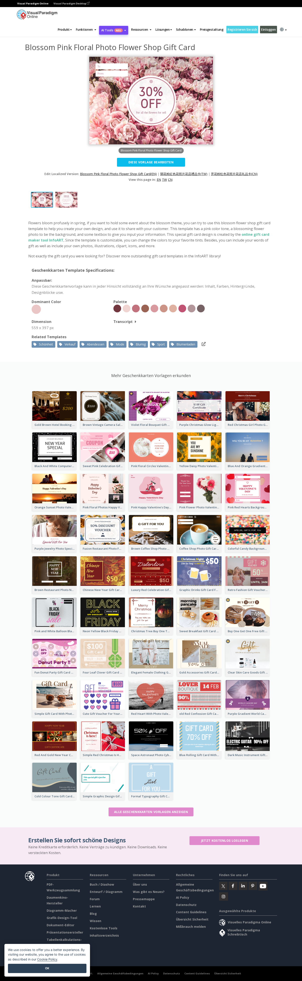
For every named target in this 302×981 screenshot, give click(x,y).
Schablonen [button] (184, 29)
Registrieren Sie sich (242, 29)
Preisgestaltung (212, 29)
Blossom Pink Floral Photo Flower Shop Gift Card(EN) (118, 174)
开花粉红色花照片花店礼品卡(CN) (234, 174)
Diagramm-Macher (62, 910)
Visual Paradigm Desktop (70, 3)
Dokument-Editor (60, 925)
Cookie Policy (47, 959)
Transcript (123, 321)
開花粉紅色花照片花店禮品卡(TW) (183, 174)
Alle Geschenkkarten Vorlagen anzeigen (151, 812)
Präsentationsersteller (65, 932)
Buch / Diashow (102, 884)
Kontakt (139, 906)
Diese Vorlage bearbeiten (151, 162)
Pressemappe (144, 899)
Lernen (95, 906)
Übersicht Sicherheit (192, 919)
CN (170, 179)
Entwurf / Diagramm (106, 892)
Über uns (140, 884)
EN (159, 179)
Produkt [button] (64, 29)
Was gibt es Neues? (148, 892)
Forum (95, 899)
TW (164, 179)
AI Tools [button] (111, 30)
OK (47, 968)
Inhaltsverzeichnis (104, 935)
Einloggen (268, 29)
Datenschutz (186, 905)
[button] (86, 29)
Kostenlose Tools (103, 928)
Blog (93, 913)
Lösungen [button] (162, 29)
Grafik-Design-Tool (62, 918)
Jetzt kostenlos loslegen (224, 840)
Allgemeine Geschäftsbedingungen (120, 973)
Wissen (95, 921)
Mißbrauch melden (191, 926)
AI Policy (182, 897)
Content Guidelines (191, 912)
